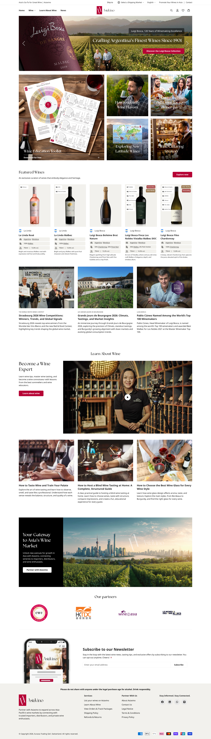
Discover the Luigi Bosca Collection (163, 51)
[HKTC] (83, 613)
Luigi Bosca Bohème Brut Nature (104, 237)
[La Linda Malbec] (70, 205)
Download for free (32, 157)
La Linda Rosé (26, 235)
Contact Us (127, 704)
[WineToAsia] (127, 613)
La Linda (27, 230)
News (63, 10)
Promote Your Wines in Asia (170, 2)
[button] (188, 10)
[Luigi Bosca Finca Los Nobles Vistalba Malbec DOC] (141, 205)
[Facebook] (162, 702)
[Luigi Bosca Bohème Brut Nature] (105, 205)
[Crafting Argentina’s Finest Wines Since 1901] (105, 43)
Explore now (182, 174)
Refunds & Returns (93, 717)
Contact (189, 2)
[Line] (184, 702)
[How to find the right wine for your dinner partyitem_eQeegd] (171, 95)
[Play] (127, 397)
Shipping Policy (91, 713)
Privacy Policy (128, 717)
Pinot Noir (115, 247)
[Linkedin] (170, 702)
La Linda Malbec (63, 235)
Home (22, 10)
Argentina (27, 239)
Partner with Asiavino (37, 569)
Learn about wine (31, 393)
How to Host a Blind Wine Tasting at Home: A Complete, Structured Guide (105, 487)
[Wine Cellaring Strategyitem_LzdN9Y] (171, 139)
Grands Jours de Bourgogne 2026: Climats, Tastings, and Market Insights (103, 317)
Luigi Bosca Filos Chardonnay (170, 237)
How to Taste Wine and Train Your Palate (43, 485)
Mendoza (35, 239)
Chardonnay (102, 247)
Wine (31, 10)
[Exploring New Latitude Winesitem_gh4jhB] (127, 139)
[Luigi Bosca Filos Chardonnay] (176, 205)
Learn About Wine (48, 10)
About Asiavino (129, 700)
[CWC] (39, 613)
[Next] (187, 43)
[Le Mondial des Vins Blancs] (172, 613)
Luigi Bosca (100, 230)
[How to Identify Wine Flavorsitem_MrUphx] (127, 95)
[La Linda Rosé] (34, 205)
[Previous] (24, 43)
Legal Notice (127, 708)
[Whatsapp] (177, 702)
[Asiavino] (105, 10)
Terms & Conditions (131, 713)
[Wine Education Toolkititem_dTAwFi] (61, 117)
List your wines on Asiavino (96, 700)
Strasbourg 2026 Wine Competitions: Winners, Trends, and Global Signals (41, 317)
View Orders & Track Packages (98, 708)
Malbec (30, 243)
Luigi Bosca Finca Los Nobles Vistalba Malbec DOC (141, 237)
